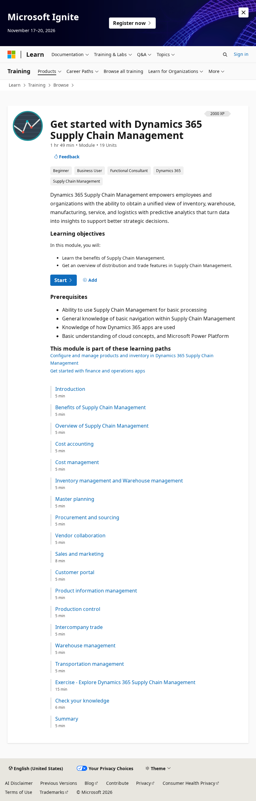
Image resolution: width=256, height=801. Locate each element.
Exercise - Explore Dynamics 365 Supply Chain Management (125, 682)
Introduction (70, 389)
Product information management (96, 591)
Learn (15, 85)
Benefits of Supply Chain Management (100, 407)
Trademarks (52, 792)
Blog (89, 783)
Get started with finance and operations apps (97, 371)
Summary (66, 719)
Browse (61, 85)
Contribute (117, 783)
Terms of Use (18, 792)
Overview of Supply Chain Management (102, 426)
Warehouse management (85, 645)
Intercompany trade (79, 627)
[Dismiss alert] (244, 12)
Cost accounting (74, 444)
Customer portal (74, 572)
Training (37, 85)
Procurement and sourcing (87, 517)
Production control (77, 609)
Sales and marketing (79, 554)
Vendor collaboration (80, 535)
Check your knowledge (82, 701)
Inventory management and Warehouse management (119, 480)
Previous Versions (58, 783)
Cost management (77, 462)
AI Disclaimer (19, 783)
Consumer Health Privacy (189, 783)
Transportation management (89, 664)
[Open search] (225, 54)
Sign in (241, 54)
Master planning (74, 499)
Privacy (143, 783)
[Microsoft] (11, 54)
